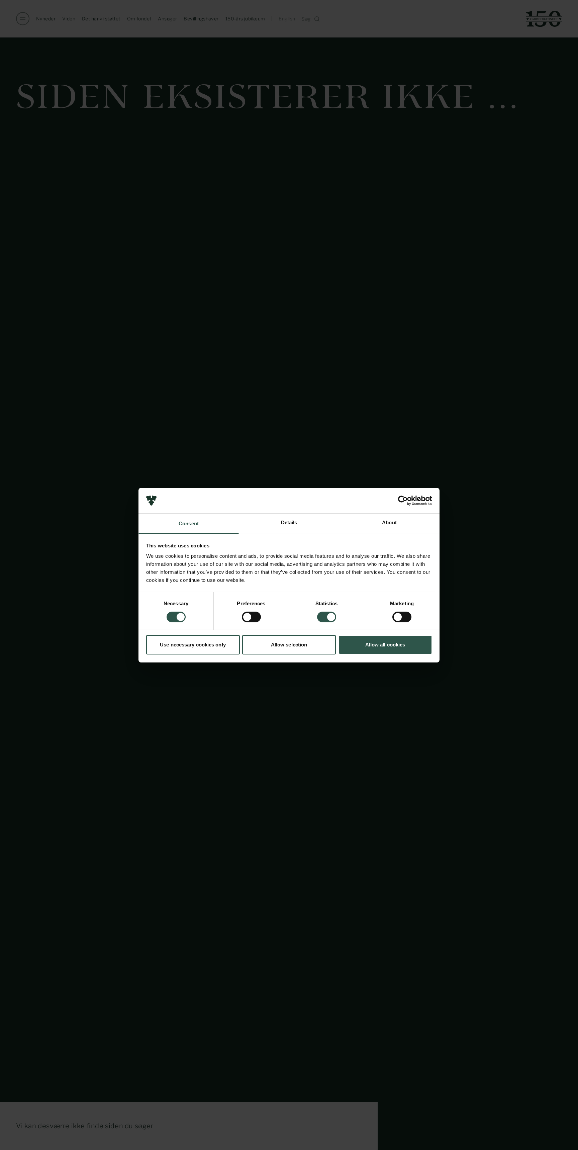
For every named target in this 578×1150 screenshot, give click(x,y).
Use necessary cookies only (193, 644)
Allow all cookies (385, 644)
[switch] (251, 617)
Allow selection (289, 644)
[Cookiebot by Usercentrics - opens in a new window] (403, 501)
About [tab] (389, 522)
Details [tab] (289, 522)
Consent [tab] (189, 523)
